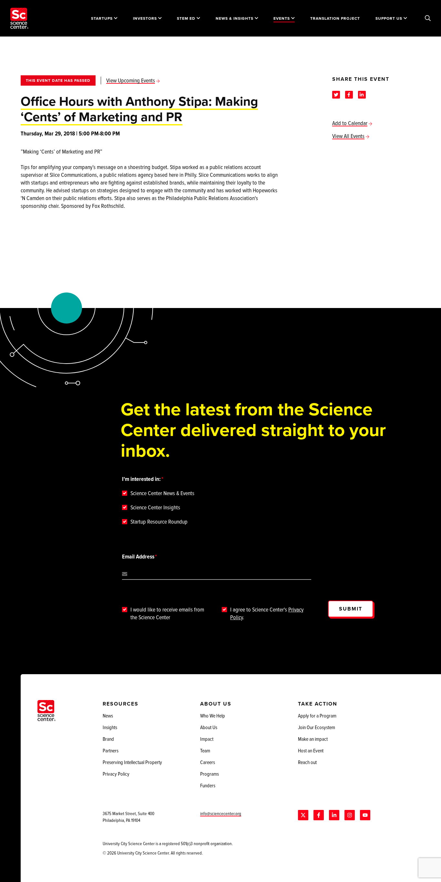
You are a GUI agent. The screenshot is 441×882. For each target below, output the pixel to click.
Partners (110, 750)
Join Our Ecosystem (316, 727)
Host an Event (310, 750)
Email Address (138, 556)
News (108, 715)
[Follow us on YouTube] (365, 815)
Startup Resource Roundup (159, 522)
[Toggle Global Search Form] (428, 18)
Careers (207, 762)
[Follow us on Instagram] (349, 815)
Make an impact (313, 738)
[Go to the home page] (19, 18)
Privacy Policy (116, 773)
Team (205, 750)
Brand (108, 738)
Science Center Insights (155, 507)
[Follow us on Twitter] (303, 815)
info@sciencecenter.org (220, 813)
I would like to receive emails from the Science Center (167, 613)
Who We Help (212, 715)
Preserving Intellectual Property (132, 762)
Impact (206, 738)
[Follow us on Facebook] (318, 815)
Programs (209, 773)
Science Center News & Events (162, 493)
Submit (350, 608)
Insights (110, 727)
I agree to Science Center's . (266, 613)
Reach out (307, 762)
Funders (207, 785)
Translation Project (335, 18)
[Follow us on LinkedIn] (334, 815)
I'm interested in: (141, 479)
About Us (208, 727)
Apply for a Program (317, 715)
